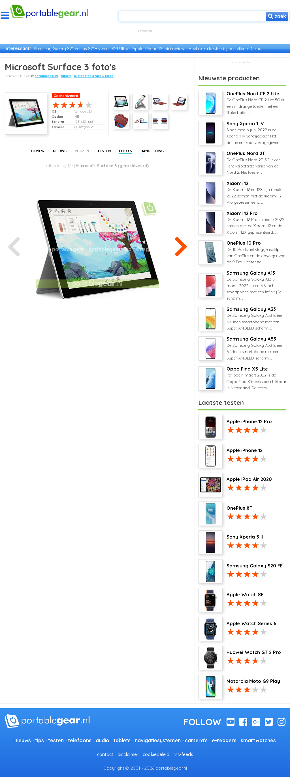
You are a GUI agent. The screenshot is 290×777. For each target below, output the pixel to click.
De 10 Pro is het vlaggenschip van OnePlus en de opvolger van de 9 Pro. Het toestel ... (256, 252)
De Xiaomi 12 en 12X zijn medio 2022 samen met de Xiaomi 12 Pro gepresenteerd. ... (255, 192)
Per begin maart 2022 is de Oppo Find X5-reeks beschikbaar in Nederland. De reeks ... (256, 378)
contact (105, 754)
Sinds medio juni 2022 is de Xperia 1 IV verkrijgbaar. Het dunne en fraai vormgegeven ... (254, 133)
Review (37, 150)
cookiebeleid (156, 754)
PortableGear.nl (46, 76)
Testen (104, 150)
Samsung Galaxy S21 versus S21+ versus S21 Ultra (81, 48)
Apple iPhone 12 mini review (158, 48)
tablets (66, 76)
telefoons (79, 740)
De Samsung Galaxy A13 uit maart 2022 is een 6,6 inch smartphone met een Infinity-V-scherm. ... (254, 285)
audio (102, 740)
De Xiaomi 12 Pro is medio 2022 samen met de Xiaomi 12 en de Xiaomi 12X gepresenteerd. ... (255, 222)
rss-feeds (183, 754)
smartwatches (258, 740)
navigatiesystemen (158, 740)
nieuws (22, 740)
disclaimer (128, 754)
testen (56, 740)
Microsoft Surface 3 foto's (94, 76)
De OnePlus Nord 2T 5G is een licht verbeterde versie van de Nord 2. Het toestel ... (254, 162)
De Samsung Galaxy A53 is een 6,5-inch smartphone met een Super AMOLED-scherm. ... (255, 348)
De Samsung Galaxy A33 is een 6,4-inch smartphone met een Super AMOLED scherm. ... (255, 318)
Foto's (125, 150)
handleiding (152, 150)
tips (39, 740)
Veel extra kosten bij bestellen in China (225, 48)
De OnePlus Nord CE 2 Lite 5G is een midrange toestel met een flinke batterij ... (255, 103)
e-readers (224, 740)
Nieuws (60, 150)
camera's (196, 740)
